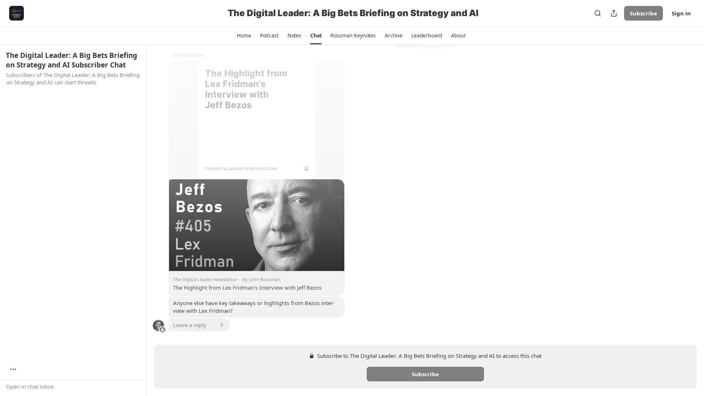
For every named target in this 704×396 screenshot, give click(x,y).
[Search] (597, 13)
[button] (243, 35)
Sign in (681, 13)
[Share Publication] (613, 13)
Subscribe (643, 13)
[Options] (13, 369)
